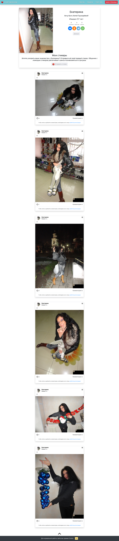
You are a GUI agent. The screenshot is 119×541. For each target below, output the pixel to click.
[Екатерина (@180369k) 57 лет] (36, 30)
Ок (76, 538)
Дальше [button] (76, 34)
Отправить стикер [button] (60, 64)
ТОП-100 (99, 2)
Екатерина (45, 73)
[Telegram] (78, 28)
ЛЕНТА (82, 2)
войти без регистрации (75, 122)
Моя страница (111, 2)
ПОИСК (90, 2)
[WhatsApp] (83, 28)
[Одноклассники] (74, 28)
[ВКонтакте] (70, 28)
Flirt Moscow (11, 2)
